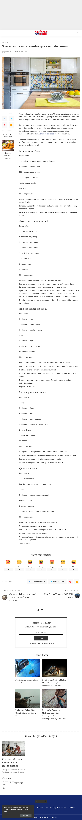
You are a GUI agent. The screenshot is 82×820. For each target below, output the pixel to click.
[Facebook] (4, 118)
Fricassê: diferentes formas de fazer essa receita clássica (12, 762)
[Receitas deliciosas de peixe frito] (8, 145)
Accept (25, 815)
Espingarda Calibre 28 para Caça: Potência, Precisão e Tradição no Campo (26, 713)
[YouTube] (42, 610)
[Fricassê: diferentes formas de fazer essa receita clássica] (13, 748)
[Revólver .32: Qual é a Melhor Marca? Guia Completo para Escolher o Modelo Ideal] (54, 668)
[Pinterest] (4, 125)
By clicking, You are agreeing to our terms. (42, 643)
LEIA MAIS (18, 783)
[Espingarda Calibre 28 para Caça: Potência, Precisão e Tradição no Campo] (27, 698)
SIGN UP (41, 638)
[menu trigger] (4, 33)
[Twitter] (11, 118)
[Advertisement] (41, 15)
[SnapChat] (38, 610)
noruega (8, 52)
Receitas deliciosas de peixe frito (8, 155)
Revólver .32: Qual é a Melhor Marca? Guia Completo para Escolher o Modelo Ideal (54, 683)
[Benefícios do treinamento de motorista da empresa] (27, 668)
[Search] (78, 33)
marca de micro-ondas (45, 134)
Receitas (5, 42)
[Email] (11, 125)
